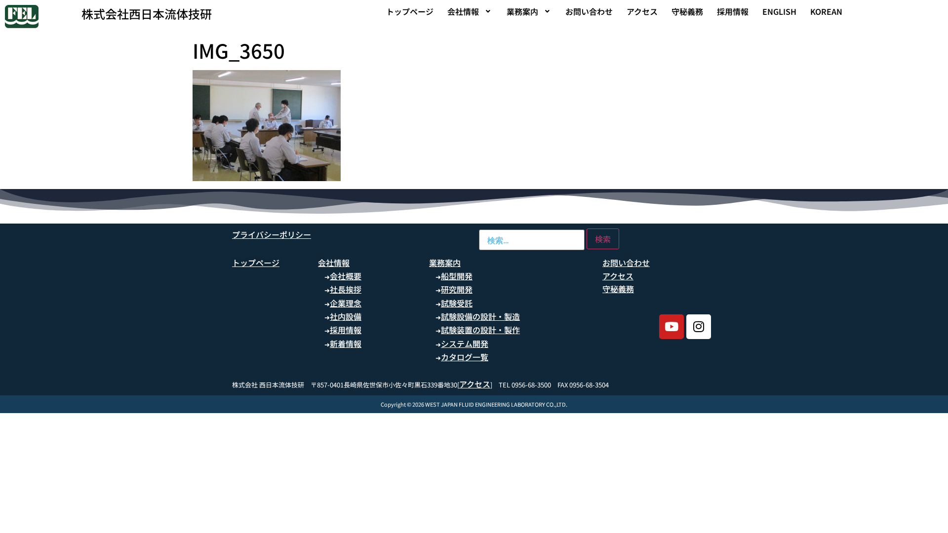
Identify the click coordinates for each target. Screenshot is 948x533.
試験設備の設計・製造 (480, 316)
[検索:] (532, 239)
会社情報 (463, 11)
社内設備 (345, 316)
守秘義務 (687, 11)
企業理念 (345, 303)
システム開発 (464, 343)
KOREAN (826, 11)
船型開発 (457, 276)
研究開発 (457, 289)
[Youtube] (671, 326)
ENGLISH (779, 11)
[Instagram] (698, 326)
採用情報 (733, 11)
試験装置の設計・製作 (480, 330)
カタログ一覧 (464, 357)
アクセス (642, 11)
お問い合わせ (589, 11)
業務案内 (522, 11)
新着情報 (345, 343)
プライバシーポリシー (271, 234)
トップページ (410, 11)
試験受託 (457, 303)
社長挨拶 (345, 289)
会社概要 (345, 276)
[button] (470, 11)
